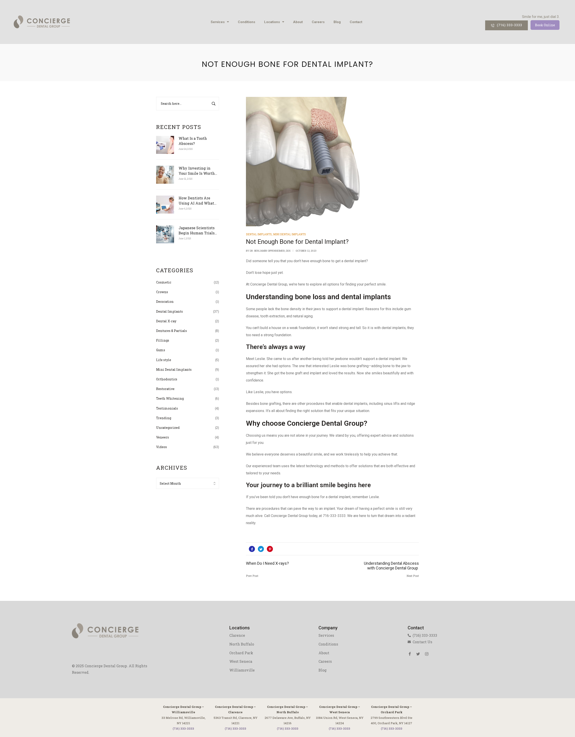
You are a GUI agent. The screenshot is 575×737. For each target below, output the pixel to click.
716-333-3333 (334, 516)
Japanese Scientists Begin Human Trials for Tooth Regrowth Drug (197, 230)
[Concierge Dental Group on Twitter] (261, 549)
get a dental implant (350, 261)
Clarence (237, 635)
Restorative (165, 389)
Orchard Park (241, 652)
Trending (163, 418)
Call (267, 516)
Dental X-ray (166, 321)
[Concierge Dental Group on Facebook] (252, 549)
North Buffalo (241, 644)
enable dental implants (349, 403)
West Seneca (240, 661)
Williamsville (242, 670)
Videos (161, 447)
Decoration (165, 301)
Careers (318, 22)
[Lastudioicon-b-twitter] (418, 654)
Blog (337, 22)
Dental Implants (169, 311)
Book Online (545, 25)
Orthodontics (166, 379)
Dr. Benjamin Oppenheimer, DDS (270, 250)
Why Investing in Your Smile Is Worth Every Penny (197, 171)
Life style (163, 360)
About (298, 22)
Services (218, 22)
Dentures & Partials (171, 331)
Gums (160, 350)
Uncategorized (168, 427)
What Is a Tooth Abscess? (193, 141)
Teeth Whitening (170, 398)
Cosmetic (163, 282)
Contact (356, 22)
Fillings (162, 340)
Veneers (162, 437)
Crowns (162, 292)
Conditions (246, 22)
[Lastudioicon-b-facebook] (410, 654)
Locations (272, 22)
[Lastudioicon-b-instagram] (427, 654)
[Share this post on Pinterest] (270, 549)
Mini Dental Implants (174, 369)
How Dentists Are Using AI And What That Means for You (196, 201)
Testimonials (167, 408)
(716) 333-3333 (183, 728)
